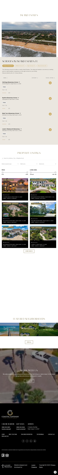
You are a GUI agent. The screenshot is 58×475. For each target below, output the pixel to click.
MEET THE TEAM (13, 434)
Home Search (29, 251)
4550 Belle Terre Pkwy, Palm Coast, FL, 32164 (12, 130)
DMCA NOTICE (5, 436)
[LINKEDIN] (30, 441)
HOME (3, 434)
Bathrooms (22, 164)
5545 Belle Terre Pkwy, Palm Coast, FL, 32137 (12, 115)
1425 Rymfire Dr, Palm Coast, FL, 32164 (10, 99)
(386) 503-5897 (6, 427)
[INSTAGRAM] (27, 441)
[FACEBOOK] (23, 441)
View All (29, 342)
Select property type (6, 164)
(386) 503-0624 (20, 427)
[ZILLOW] (34, 441)
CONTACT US (51, 434)
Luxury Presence (34, 466)
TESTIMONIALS (40, 434)
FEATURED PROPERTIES (26, 434)
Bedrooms (41, 164)
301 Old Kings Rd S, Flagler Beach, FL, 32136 (11, 83)
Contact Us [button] (29, 381)
